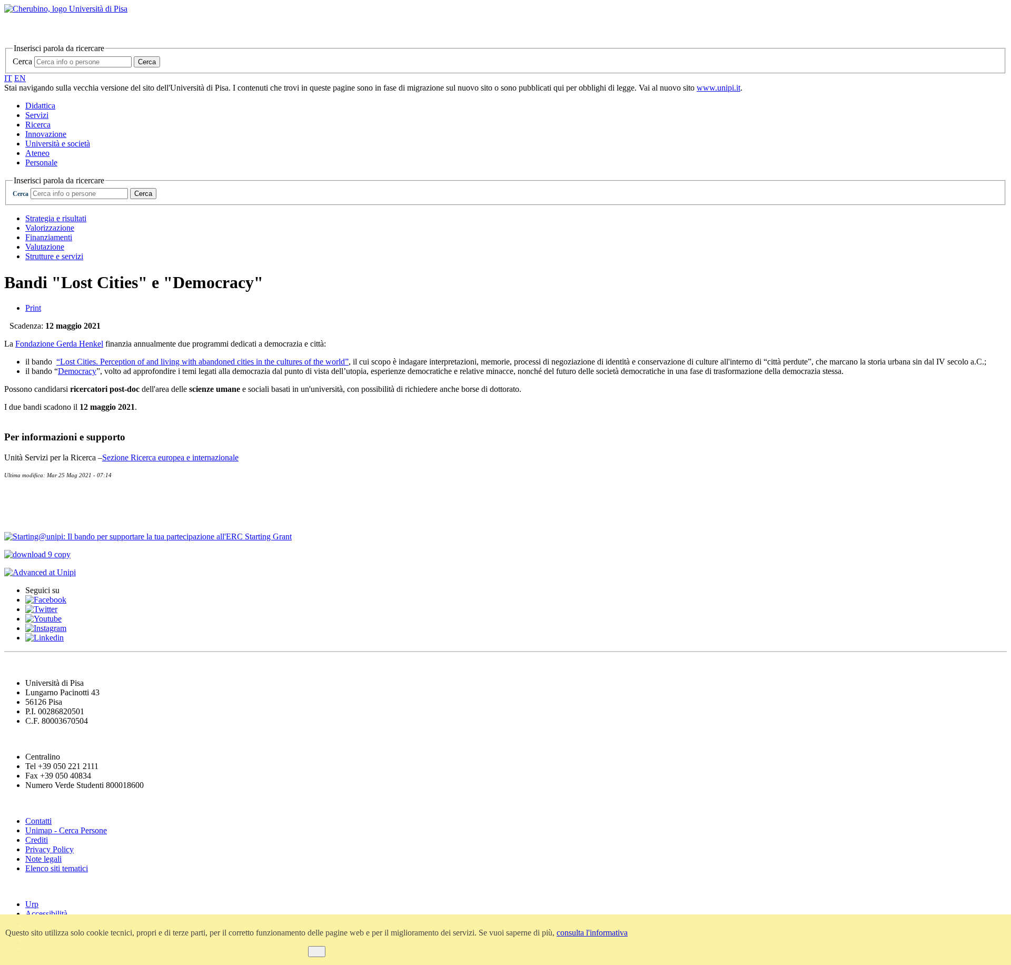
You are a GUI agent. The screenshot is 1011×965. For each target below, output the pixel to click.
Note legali (43, 858)
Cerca (22, 61)
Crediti (36, 839)
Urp (31, 904)
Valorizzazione (49, 227)
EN (20, 78)
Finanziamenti (48, 237)
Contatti (22, 494)
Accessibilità (46, 913)
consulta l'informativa (592, 932)
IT (8, 78)
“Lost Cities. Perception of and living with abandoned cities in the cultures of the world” (202, 361)
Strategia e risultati (55, 218)
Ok (316, 952)
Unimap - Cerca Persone (66, 830)
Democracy (77, 371)
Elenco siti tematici (56, 868)
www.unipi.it (718, 87)
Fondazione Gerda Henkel (59, 343)
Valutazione (44, 246)
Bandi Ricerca (34, 515)
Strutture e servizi (54, 256)
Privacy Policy (49, 849)
